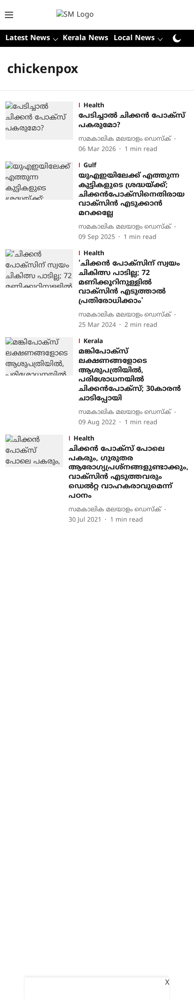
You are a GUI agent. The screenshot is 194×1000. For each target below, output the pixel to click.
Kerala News (85, 38)
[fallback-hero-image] (42, 127)
